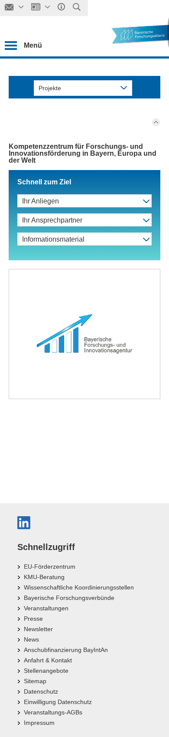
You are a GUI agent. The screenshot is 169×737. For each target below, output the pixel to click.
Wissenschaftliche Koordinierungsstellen (79, 587)
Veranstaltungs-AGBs (53, 712)
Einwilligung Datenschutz (58, 701)
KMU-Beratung (44, 576)
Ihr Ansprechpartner (52, 220)
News (31, 639)
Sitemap (35, 681)
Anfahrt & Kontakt (48, 660)
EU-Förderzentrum (49, 566)
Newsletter (38, 629)
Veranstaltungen (46, 608)
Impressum (39, 722)
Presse (33, 618)
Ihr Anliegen (40, 201)
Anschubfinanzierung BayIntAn (66, 649)
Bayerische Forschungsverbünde (69, 597)
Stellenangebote (46, 670)
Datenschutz (41, 691)
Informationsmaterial (53, 239)
